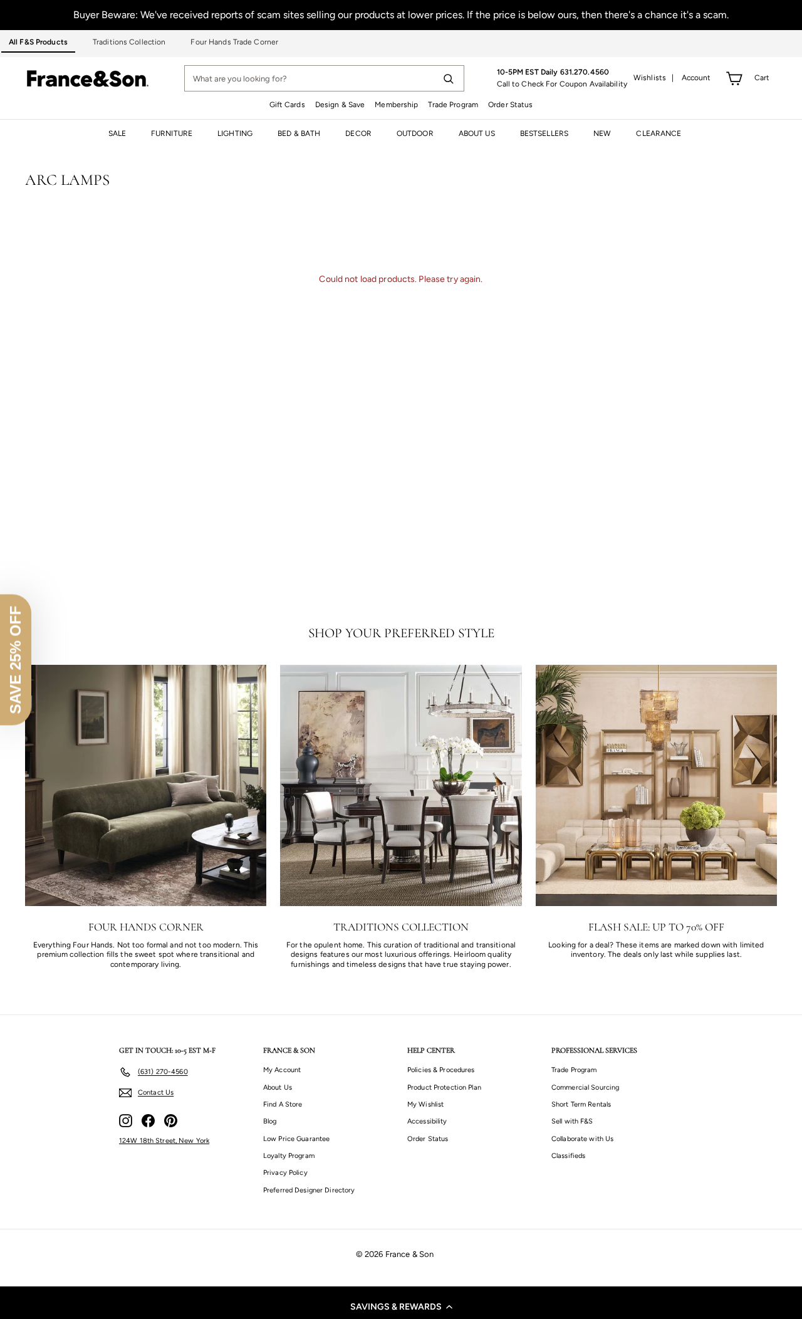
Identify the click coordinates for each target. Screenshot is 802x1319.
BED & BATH (299, 133)
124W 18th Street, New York (164, 1141)
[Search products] (448, 78)
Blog (269, 1121)
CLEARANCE (658, 133)
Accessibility (427, 1121)
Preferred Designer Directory (309, 1190)
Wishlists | (653, 77)
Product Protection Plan (444, 1087)
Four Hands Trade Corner (234, 42)
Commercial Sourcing (585, 1087)
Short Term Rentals (581, 1104)
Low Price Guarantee (296, 1139)
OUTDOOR (415, 133)
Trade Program (453, 104)
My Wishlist (425, 1104)
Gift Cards (287, 104)
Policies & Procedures (441, 1070)
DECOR (358, 133)
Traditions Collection (129, 42)
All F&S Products (38, 42)
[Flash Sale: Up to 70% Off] (656, 785)
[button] (401, 1306)
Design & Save (340, 104)
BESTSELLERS (544, 133)
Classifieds (568, 1156)
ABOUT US (477, 133)
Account (696, 77)
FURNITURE (171, 133)
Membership (396, 104)
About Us (277, 1087)
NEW (602, 133)
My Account (282, 1070)
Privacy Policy (285, 1173)
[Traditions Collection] (400, 785)
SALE (117, 133)
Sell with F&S (572, 1121)
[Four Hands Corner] (145, 785)
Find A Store (282, 1104)
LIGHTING (235, 133)
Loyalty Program (289, 1156)
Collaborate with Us (582, 1139)
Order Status (510, 104)
